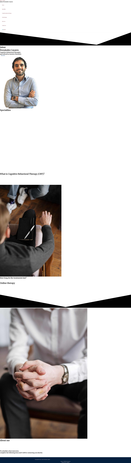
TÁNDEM (67, 462)
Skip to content (2, 0)
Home (3, 5)
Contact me (4, 25)
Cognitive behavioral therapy (7, 13)
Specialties (4, 9)
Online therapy (4, 17)
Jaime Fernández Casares (6, 1)
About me (3, 21)
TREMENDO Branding (66, 461)
